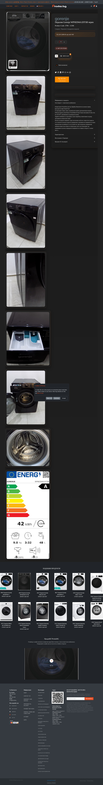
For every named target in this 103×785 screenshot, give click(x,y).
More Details (40, 393)
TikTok (13, 717)
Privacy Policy (90, 780)
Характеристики (59, 134)
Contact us (27, 696)
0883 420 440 (12, 694)
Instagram (14, 708)
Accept (64, 398)
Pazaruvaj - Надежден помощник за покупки (51, 783)
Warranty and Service (28, 700)
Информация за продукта (62, 100)
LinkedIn (13, 711)
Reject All (49, 398)
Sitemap (26, 716)
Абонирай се (89, 698)
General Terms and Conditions (29, 712)
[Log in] (96, 6)
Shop (25, 692)
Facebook (13, 705)
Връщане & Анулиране (61, 141)
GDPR (25, 719)
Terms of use (83, 780)
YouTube (13, 714)
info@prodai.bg (12, 700)
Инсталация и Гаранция (61, 138)
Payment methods (29, 708)
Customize (56, 398)
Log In (96, 2)
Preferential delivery (27, 704)
